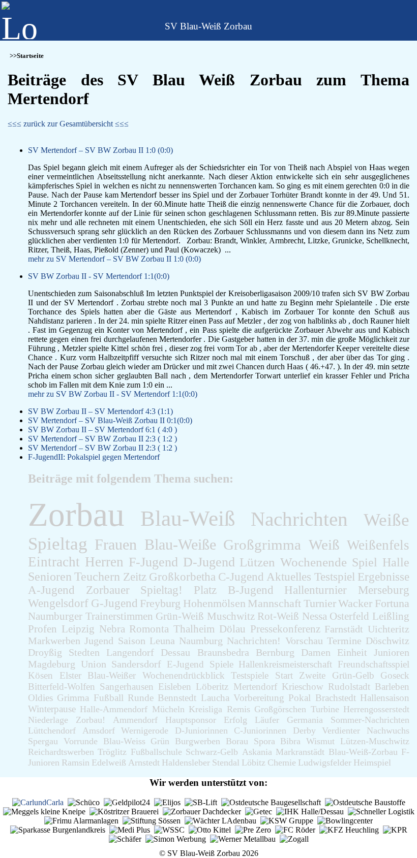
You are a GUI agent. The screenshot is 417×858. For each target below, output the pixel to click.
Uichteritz (388, 628)
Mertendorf (255, 686)
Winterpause (52, 709)
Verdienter (341, 730)
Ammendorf (135, 720)
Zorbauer (108, 590)
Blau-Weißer (111, 675)
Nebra (112, 628)
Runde (141, 697)
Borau (237, 741)
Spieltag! (161, 590)
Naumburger (55, 616)
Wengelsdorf (58, 603)
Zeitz (134, 576)
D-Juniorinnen (201, 730)
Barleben (392, 686)
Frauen (116, 544)
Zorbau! (90, 720)
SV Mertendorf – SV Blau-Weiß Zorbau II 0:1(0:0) (110, 420)
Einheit (352, 652)
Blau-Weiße (180, 544)
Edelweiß (109, 762)
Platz (205, 590)
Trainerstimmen (119, 616)
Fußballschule (156, 752)
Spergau (43, 741)
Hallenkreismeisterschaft (285, 664)
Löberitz (212, 686)
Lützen (257, 562)
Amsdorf (98, 730)
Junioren (391, 652)
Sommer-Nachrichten (370, 720)
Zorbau (76, 514)
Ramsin (76, 762)
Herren (104, 561)
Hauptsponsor (190, 720)
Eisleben (174, 686)
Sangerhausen (127, 686)
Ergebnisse (383, 576)
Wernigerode (144, 730)
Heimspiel (372, 762)
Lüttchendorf (52, 730)
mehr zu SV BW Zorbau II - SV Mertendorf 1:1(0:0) (112, 394)
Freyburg (160, 603)
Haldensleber (186, 762)
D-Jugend (209, 562)
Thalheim (194, 628)
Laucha (215, 697)
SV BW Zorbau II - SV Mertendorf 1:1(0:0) (98, 276)
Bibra (290, 741)
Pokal (299, 697)
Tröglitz (112, 752)
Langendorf (130, 652)
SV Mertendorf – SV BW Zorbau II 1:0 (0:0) (100, 150)
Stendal (226, 762)
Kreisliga (205, 709)
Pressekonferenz (285, 628)
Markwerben (54, 640)
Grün (160, 741)
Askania (257, 752)
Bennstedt (177, 697)
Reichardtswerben (61, 752)
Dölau (232, 628)
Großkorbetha (182, 576)
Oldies (40, 697)
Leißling (390, 616)
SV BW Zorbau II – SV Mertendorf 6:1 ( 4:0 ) (102, 429)
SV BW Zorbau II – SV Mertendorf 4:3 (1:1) (100, 411)
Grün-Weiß (180, 616)
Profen (42, 628)
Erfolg (235, 720)
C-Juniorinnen (260, 730)
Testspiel (334, 576)
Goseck (394, 675)
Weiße (386, 520)
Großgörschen (280, 709)
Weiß (324, 544)
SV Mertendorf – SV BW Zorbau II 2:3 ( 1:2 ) (102, 438)
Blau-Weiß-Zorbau (363, 752)
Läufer (267, 720)
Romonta (149, 628)
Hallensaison (384, 697)
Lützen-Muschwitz (374, 741)
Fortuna (392, 603)
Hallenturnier (315, 590)
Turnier (320, 603)
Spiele (221, 664)
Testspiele (250, 675)
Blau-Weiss (124, 741)
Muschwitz (231, 616)
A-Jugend (51, 590)
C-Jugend (241, 576)
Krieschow (302, 686)
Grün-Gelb (353, 675)
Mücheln (168, 709)
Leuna (162, 640)
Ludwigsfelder (324, 762)
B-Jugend (251, 590)
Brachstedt (335, 697)
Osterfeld (349, 616)
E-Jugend (185, 664)
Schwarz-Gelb (212, 752)
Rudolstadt (349, 686)
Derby (304, 730)
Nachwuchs (388, 730)
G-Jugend (114, 603)
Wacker (355, 603)
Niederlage (48, 720)
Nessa (314, 616)
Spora (264, 741)
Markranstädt (300, 752)
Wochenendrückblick (183, 675)
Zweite (312, 675)
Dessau (175, 652)
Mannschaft (274, 603)
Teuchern (97, 576)
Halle (395, 562)
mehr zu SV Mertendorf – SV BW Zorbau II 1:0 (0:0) (114, 259)
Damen (316, 652)
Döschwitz (387, 640)
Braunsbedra (223, 652)
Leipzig (78, 628)
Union (93, 664)
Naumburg (201, 640)
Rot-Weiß (278, 616)
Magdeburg (51, 664)
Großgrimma (262, 544)
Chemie (281, 762)
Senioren (50, 576)
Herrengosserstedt (376, 709)
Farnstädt (343, 628)
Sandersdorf (136, 664)
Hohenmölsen (214, 603)
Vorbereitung (258, 697)
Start (284, 675)
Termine (344, 640)
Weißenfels (378, 545)
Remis (238, 709)
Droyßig (45, 652)
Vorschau (304, 640)
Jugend (98, 640)
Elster (70, 675)
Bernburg (275, 652)
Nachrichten (299, 519)
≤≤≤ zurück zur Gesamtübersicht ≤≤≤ (68, 123)
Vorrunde (81, 741)
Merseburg (383, 590)
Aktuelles (288, 576)
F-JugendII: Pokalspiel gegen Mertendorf (94, 457)
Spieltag (57, 544)
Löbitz (253, 762)
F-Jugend (153, 562)
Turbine (325, 709)
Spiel (364, 562)
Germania (305, 720)
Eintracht (54, 561)
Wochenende (313, 562)
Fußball (109, 697)
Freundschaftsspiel (373, 664)
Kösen (40, 675)
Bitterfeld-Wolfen (61, 686)
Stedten (84, 652)
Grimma (73, 697)
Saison (131, 640)
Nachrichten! (254, 640)
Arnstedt (144, 762)
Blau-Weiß (187, 518)
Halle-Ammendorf (113, 709)
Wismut (320, 741)
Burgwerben (197, 741)
